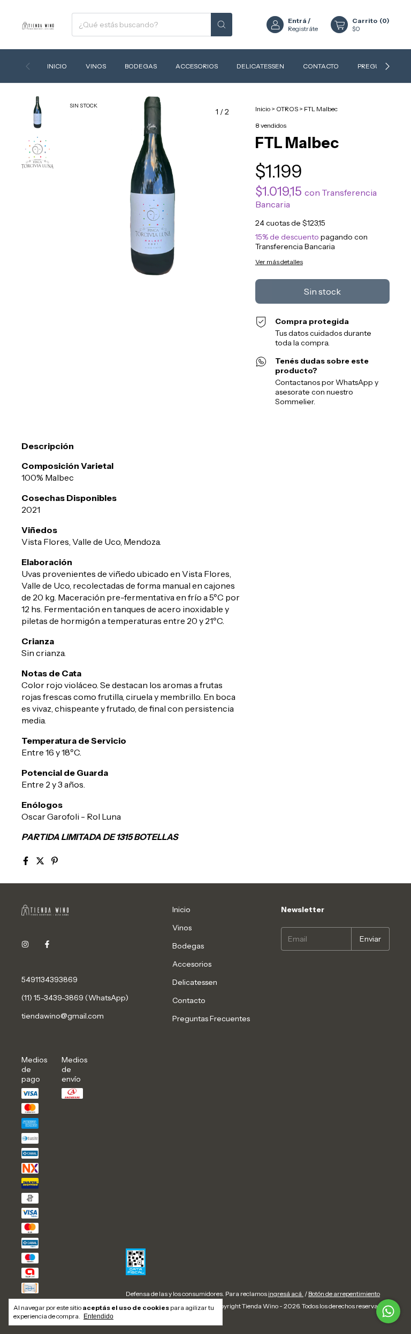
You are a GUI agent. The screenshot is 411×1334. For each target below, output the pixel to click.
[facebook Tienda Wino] (47, 944)
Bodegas (141, 66)
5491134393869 (49, 979)
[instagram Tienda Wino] (25, 944)
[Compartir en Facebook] (26, 860)
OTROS (287, 109)
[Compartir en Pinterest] (54, 860)
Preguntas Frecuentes (211, 1018)
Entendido (98, 1316)
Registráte (303, 29)
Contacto (321, 66)
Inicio (57, 66)
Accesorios (197, 66)
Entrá (297, 21)
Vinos (96, 66)
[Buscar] (221, 24)
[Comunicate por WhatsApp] (388, 1311)
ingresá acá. (285, 1294)
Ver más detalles (279, 262)
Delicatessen (260, 66)
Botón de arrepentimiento (344, 1294)
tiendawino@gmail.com (62, 1016)
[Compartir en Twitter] (41, 860)
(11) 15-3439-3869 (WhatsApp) (74, 998)
